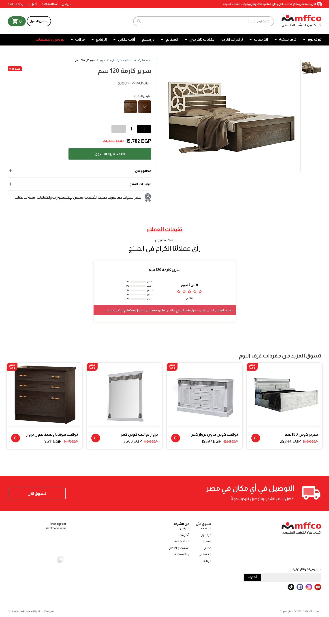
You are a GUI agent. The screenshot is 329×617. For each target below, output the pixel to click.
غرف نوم (314, 39)
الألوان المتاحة (142, 96)
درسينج (148, 39)
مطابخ (207, 548)
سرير (102, 60)
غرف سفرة (288, 39)
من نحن (66, 4)
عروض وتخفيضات (50, 39)
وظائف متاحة (15, 4)
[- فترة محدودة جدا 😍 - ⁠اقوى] (37, 544)
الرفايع (101, 39)
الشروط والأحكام (179, 548)
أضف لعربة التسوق (109, 154)
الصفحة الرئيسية (142, 60)
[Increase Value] (144, 129)
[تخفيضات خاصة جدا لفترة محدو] (17, 582)
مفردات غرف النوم (120, 60)
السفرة (207, 541)
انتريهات (261, 39)
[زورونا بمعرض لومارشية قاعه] (37, 582)
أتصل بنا (32, 4)
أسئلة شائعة (50, 4)
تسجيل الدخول (39, 21)
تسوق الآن (37, 493)
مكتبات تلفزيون (202, 39)
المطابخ (172, 39)
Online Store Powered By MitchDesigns (31, 611)
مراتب (80, 39)
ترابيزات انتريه (232, 39)
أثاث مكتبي (126, 39)
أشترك (252, 577)
